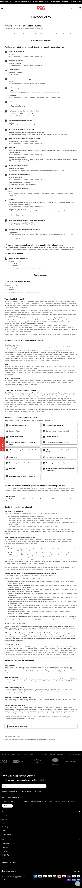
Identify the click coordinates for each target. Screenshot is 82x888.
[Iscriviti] (44, 786)
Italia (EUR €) (9, 871)
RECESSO (7, 806)
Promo (4, 831)
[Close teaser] (4, 438)
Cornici (4, 819)
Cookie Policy (6, 855)
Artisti (4, 823)
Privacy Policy (7, 851)
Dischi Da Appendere (14, 877)
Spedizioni (5, 843)
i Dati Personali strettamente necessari (37, 739)
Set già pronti (6, 834)
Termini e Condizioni (9, 863)
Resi (3, 859)
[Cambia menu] (2, 8)
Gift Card (5, 827)
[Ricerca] (72, 8)
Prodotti (4, 815)
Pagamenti (6, 847)
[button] (2, 444)
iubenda (6, 739)
